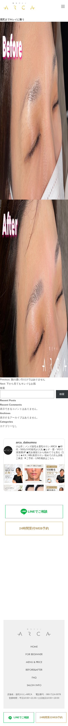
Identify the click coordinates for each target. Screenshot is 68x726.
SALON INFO (34, 685)
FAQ (34, 677)
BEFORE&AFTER (34, 669)
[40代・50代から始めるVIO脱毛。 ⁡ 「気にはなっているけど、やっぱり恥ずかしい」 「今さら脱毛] (55, 473)
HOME (34, 646)
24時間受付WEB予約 (34, 528)
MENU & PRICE (34, 662)
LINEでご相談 (37, 511)
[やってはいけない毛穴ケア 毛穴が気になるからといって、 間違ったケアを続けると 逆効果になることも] (13, 473)
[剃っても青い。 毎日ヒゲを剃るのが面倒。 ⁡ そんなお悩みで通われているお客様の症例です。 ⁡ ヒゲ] (34, 473)
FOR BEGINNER (34, 654)
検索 (2, 388)
